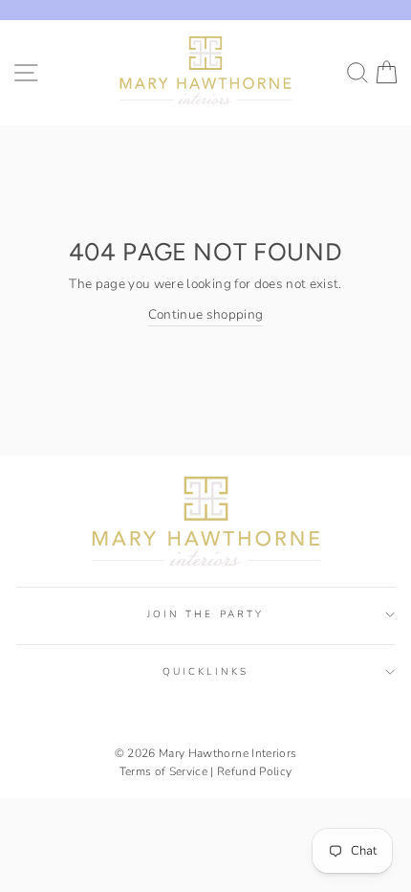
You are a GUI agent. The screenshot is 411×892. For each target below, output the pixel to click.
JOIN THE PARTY (205, 614)
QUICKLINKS (205, 672)
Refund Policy (254, 771)
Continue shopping (206, 314)
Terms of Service (163, 771)
